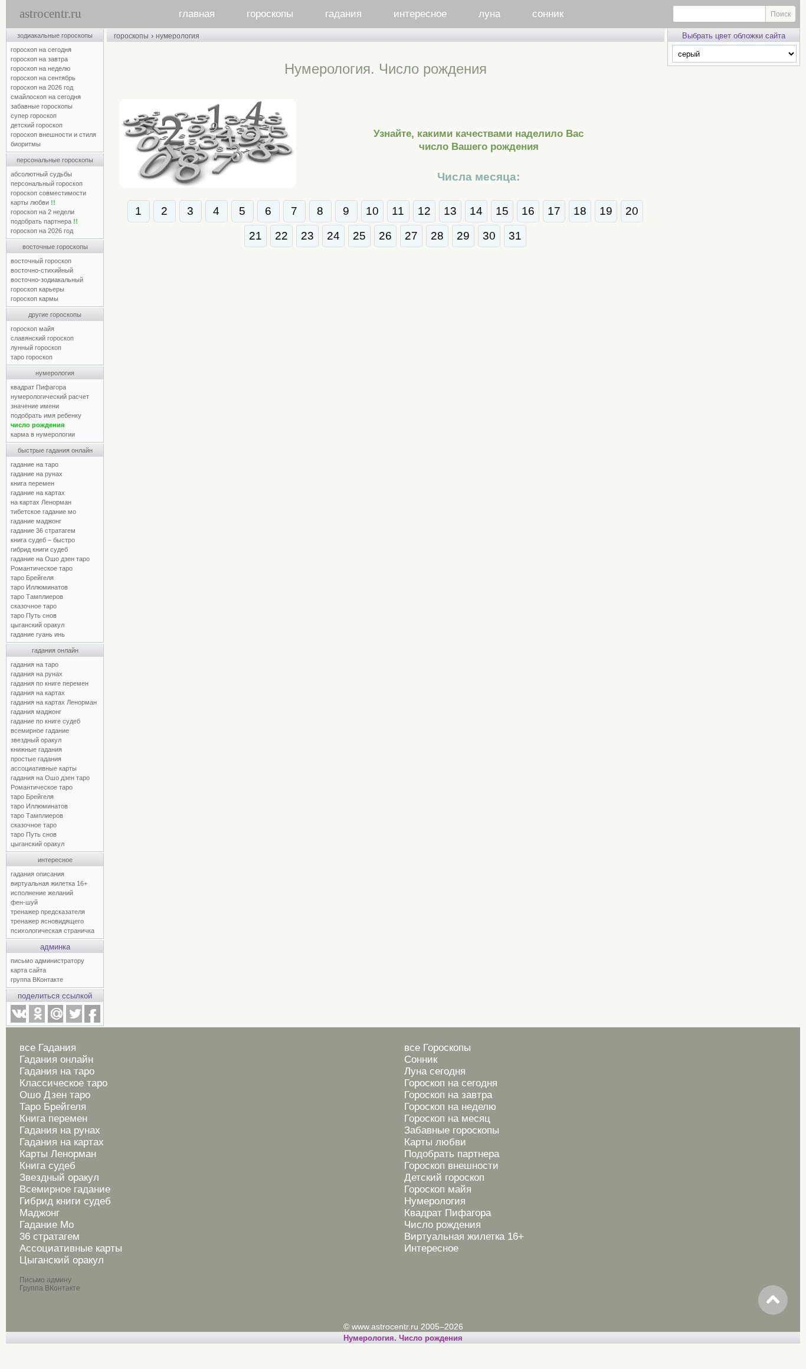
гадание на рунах (37, 473)
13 (450, 211)
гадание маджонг (36, 521)
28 (437, 236)
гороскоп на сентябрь (43, 77)
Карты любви (435, 1142)
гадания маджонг (36, 711)
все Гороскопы (437, 1047)
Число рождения (442, 1224)
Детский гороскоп (444, 1177)
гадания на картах (38, 692)
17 (554, 211)
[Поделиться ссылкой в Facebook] (92, 1020)
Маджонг (39, 1213)
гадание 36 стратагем (43, 530)
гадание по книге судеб (45, 721)
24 (333, 236)
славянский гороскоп (42, 338)
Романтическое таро (42, 568)
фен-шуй (24, 902)
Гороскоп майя (437, 1189)
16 (528, 211)
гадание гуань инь (38, 634)
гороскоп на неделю (40, 68)
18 (580, 211)
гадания (343, 13)
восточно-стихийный (42, 270)
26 (385, 236)
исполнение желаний (42, 892)
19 (605, 211)
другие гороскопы (54, 314)
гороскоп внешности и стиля (53, 134)
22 (281, 236)
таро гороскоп (32, 357)
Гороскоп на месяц (447, 1118)
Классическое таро (63, 1083)
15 (502, 211)
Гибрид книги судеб (65, 1201)
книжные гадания (36, 749)
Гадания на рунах (59, 1130)
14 (476, 211)
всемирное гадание (40, 730)
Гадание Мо (46, 1224)
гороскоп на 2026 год (42, 87)
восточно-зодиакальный (47, 279)
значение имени (35, 406)
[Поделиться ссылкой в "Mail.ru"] (55, 1020)
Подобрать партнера (451, 1154)
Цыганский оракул (61, 1260)
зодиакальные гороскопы (55, 35)
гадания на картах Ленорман (55, 702)
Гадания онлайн (56, 1059)
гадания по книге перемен (50, 683)
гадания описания (37, 873)
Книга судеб (47, 1165)
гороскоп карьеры (37, 289)
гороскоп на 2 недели (42, 211)
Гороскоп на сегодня (450, 1083)
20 (631, 211)
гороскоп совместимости (48, 192)
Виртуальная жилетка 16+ (464, 1236)
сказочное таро (34, 606)
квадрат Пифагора (38, 387)
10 (372, 211)
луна (489, 13)
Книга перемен (53, 1118)
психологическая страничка (52, 930)
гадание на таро (34, 464)
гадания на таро (34, 664)
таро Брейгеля (32, 577)
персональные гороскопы (55, 159)
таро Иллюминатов (39, 587)
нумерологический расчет (50, 396)
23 (307, 236)
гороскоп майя (32, 328)
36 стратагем (49, 1236)
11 (398, 211)
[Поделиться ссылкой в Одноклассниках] (36, 1020)
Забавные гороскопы (451, 1130)
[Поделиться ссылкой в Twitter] (73, 1020)
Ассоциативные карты (70, 1248)
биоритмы (26, 144)
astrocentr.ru (50, 13)
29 (463, 236)
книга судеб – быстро (43, 539)
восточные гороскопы (55, 246)
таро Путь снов (34, 615)
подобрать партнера (44, 221)
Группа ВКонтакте (49, 1288)
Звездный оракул (59, 1177)
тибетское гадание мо (43, 511)
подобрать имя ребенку (46, 415)
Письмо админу (45, 1280)
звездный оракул (36, 740)
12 (424, 211)
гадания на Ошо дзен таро (50, 777)
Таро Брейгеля (52, 1106)
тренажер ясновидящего (47, 921)
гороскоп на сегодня (41, 49)
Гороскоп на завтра (448, 1095)
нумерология (54, 372)
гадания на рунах (37, 673)
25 (359, 236)
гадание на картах (38, 492)
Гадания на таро (56, 1071)
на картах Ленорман (41, 502)
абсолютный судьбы (41, 174)
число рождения (37, 424)
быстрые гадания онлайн (55, 450)
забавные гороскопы (42, 106)
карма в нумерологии (43, 434)
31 (515, 236)
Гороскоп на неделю (450, 1106)
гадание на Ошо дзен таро (50, 558)
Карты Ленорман (57, 1154)
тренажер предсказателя (48, 911)
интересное (420, 13)
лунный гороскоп (36, 347)
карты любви (33, 202)
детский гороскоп (37, 125)
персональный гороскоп (47, 183)
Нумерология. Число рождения (403, 1338)
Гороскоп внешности (451, 1165)
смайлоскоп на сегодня (46, 96)
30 (489, 236)
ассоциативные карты (44, 768)
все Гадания (47, 1047)
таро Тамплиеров (37, 596)
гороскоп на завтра (39, 59)
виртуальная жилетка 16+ (49, 883)
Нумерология (435, 1201)
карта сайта (28, 970)
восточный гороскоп (41, 260)
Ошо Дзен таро (54, 1095)
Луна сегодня (435, 1071)
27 (411, 236)
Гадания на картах (61, 1142)
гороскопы (270, 13)
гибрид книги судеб (39, 549)
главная (197, 13)
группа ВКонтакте (37, 979)
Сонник (420, 1059)
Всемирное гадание (64, 1189)
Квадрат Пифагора (447, 1213)
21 (255, 236)
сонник (547, 13)
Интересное (431, 1248)
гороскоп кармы (34, 298)
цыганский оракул (37, 624)
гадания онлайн (55, 650)
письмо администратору (47, 960)
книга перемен (32, 483)
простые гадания (36, 758)
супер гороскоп (34, 115)
